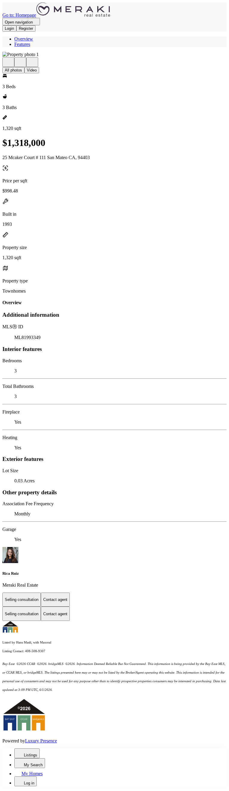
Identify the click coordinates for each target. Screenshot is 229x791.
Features (22, 44)
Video (32, 70)
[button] (114, 54)
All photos (13, 70)
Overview (23, 38)
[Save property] (20, 62)
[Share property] (32, 62)
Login (9, 28)
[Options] (8, 62)
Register (26, 28)
